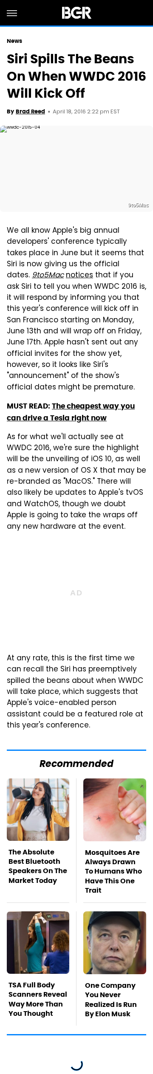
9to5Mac (48, 276)
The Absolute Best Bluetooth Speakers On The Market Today (37, 866)
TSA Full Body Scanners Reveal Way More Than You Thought (37, 999)
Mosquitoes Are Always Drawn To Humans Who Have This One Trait (113, 871)
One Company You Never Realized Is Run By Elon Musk (111, 999)
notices (79, 276)
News (14, 41)
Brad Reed (30, 111)
